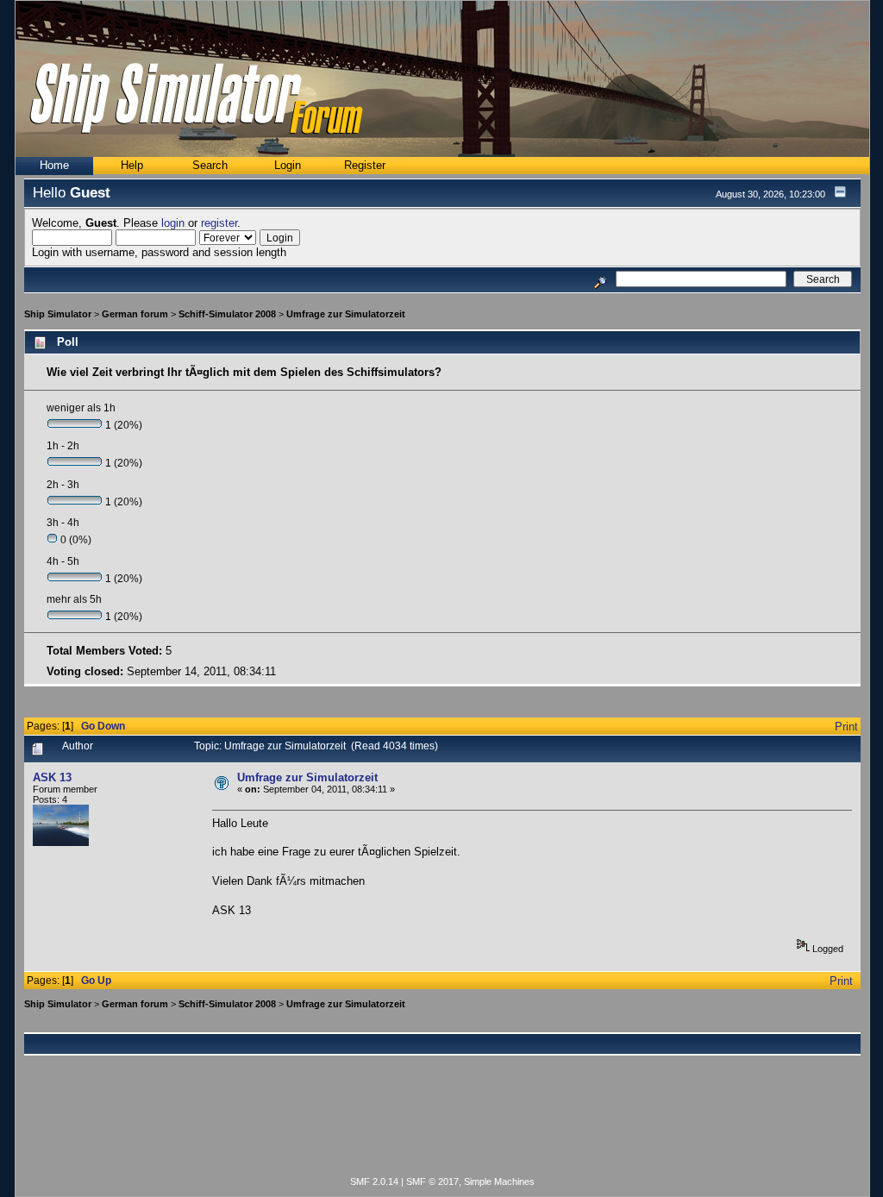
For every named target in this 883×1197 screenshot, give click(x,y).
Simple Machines (499, 1181)
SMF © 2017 (432, 1181)
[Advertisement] (442, 1125)
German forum (135, 314)
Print (846, 726)
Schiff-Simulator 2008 (227, 314)
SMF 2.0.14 (374, 1181)
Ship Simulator (57, 314)
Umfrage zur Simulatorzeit (345, 314)
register (219, 222)
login (173, 222)
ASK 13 (52, 777)
